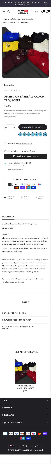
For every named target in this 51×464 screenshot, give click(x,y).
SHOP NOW (45, 3)
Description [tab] (8, 217)
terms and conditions (25, 143)
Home (5, 19)
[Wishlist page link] (36, 11)
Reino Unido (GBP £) (20, 446)
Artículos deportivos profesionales (21, 19)
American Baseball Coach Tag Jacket (25, 387)
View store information (15, 169)
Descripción (9, 85)
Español (36, 446)
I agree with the (19, 143)
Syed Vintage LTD (22, 450)
